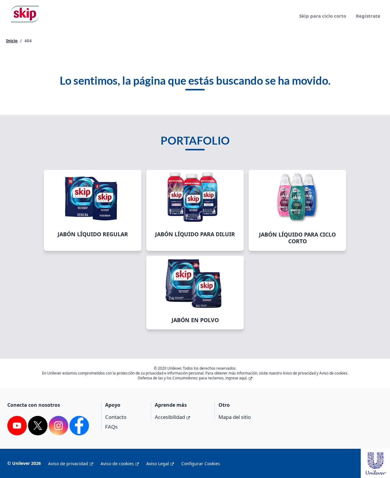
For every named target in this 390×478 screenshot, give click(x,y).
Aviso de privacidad (68, 463)
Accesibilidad (170, 416)
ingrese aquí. (236, 378)
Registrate (368, 16)
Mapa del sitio (234, 416)
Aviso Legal (157, 463)
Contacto (115, 416)
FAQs (111, 426)
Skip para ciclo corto (322, 16)
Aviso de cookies (117, 463)
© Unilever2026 (24, 463)
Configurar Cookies (200, 463)
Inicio (12, 41)
